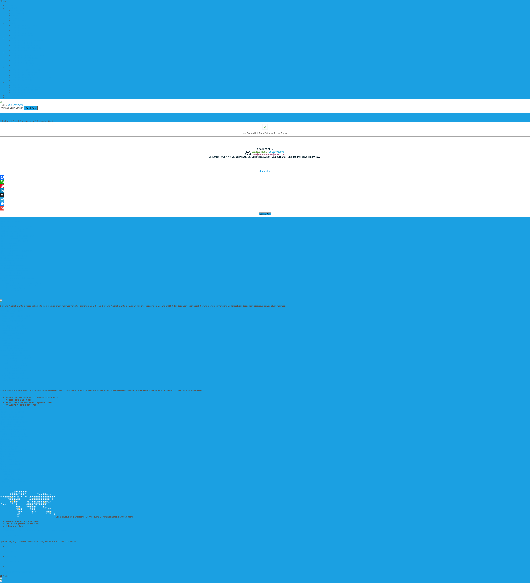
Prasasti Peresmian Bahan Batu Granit (18, 285)
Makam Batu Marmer (10, 432)
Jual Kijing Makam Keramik (13, 434)
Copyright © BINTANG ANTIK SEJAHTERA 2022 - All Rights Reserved (33, 530)
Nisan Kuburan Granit (10, 338)
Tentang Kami (18, 10)
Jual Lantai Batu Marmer (12, 233)
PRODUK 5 (11, 82)
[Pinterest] (265, 186)
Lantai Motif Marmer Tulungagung (16, 251)
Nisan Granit (6, 476)
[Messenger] (265, 204)
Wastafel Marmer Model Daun (14, 273)
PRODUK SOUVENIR (21, 80)
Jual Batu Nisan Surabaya (12, 333)
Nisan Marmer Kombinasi (12, 348)
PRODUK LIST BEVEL (22, 43)
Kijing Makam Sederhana (12, 439)
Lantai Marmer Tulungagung (14, 241)
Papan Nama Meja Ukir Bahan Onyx (17, 358)
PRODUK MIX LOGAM (22, 60)
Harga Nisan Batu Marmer (12, 481)
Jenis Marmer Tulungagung (13, 256)
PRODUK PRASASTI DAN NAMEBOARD (31, 78)
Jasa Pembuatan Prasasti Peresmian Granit (21, 283)
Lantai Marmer (7, 223)
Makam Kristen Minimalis (12, 417)
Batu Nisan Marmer (9, 345)
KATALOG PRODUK (15, 95)
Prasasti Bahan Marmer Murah (14, 308)
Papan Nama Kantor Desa (12, 353)
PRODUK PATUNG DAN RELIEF (27, 70)
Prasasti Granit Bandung (11, 321)
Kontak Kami (17, 15)
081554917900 (15, 105)
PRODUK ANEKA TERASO (24, 25)
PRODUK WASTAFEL (21, 92)
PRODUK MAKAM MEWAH (24, 45)
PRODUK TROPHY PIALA (23, 85)
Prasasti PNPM (7, 313)
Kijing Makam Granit (9, 446)
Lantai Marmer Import (11, 221)
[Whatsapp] (265, 578)
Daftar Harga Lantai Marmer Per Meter (19, 218)
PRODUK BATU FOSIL (22, 28)
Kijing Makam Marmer (10, 409)
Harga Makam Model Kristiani (14, 436)
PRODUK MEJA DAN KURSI (25, 58)
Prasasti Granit (7, 280)
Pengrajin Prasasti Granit (11, 368)
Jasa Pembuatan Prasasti (12, 311)
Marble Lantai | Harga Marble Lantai (17, 236)
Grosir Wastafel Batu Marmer (14, 270)
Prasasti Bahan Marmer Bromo (15, 316)
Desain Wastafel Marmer (12, 265)
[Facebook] (265, 177)
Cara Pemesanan (19, 13)
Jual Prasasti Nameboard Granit (15, 355)
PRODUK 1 (11, 23)
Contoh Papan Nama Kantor (13, 365)
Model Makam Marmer (11, 414)
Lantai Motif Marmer (10, 246)
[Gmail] (265, 208)
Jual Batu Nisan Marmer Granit (14, 340)
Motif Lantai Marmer (10, 253)
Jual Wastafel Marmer (10, 275)
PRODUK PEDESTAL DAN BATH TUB (29, 73)
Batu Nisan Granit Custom (12, 479)
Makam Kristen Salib (10, 444)
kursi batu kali (14, 115)
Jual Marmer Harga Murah (12, 231)
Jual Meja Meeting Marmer (13, 380)
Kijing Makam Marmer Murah (14, 422)
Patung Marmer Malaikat (12, 373)
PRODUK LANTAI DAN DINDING (27, 40)
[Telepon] (265, 581)
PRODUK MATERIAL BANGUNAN (27, 55)
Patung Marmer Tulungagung (14, 378)
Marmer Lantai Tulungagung (14, 228)
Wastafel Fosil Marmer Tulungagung (17, 278)
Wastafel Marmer (8, 263)
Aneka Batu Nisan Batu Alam (14, 350)
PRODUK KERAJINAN (22, 35)
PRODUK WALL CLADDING (25, 90)
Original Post (265, 214)
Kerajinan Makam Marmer (12, 427)
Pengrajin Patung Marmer (12, 375)
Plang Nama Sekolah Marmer (14, 363)
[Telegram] (265, 199)
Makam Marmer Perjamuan (13, 451)
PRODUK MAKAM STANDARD (26, 48)
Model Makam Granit (10, 469)
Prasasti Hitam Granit (10, 323)
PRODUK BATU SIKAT (22, 33)
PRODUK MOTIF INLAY (22, 63)
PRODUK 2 (11, 38)
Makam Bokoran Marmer (12, 412)
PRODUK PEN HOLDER (23, 75)
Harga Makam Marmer (11, 419)
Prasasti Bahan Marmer (11, 290)
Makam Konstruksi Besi (11, 464)
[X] (265, 195)
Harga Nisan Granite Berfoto (13, 429)
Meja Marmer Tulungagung (13, 258)
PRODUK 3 (11, 53)
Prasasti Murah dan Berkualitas (14, 328)
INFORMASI (12, 8)
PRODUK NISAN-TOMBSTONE (26, 65)
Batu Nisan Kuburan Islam (12, 471)
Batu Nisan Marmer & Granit (13, 343)
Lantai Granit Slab (8, 243)
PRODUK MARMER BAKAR (24, 50)
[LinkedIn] (265, 190)
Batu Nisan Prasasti (9, 331)
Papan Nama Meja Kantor (12, 360)
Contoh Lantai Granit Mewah (14, 238)
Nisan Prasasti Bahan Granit (13, 326)
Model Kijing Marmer (10, 424)
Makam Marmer (8, 454)
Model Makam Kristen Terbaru (14, 459)
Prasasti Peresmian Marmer (13, 288)
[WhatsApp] (265, 182)
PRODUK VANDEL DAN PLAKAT (27, 87)
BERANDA (11, 5)
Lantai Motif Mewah (9, 248)
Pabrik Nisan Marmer (10, 336)
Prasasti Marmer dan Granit (13, 318)
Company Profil (18, 20)
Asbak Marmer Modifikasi (12, 261)
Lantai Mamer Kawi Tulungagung (16, 226)
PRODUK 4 (11, 68)
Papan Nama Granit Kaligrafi (13, 370)
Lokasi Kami (17, 18)
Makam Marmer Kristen (11, 441)
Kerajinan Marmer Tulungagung (15, 268)
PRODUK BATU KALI (21, 30)
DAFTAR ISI (11, 97)
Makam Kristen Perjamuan (13, 449)
